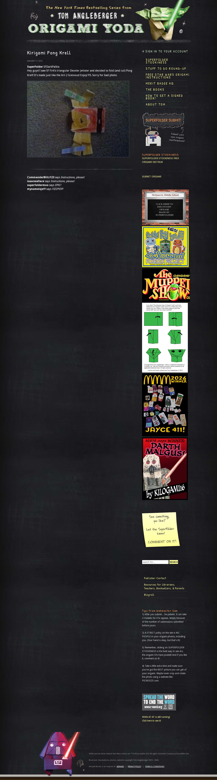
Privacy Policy (134, 766)
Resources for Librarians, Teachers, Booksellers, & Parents (164, 586)
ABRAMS (120, 766)
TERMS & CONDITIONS (154, 766)
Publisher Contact (155, 578)
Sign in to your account (166, 51)
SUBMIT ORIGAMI (151, 176)
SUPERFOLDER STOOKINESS (157, 158)
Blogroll (149, 595)
